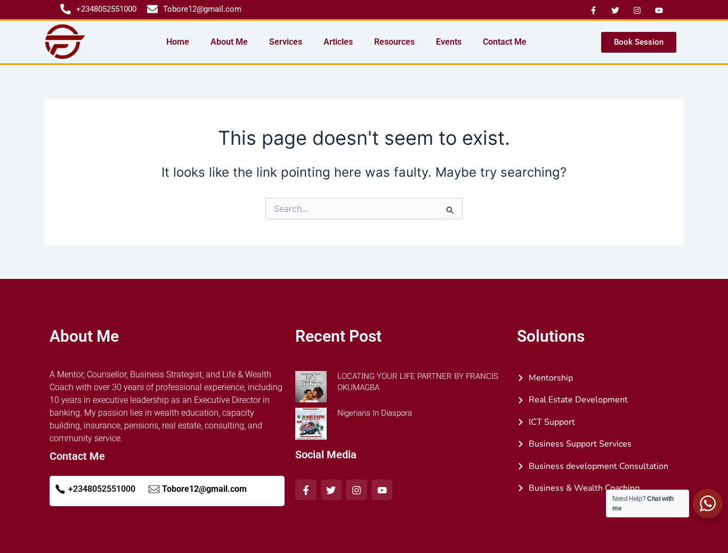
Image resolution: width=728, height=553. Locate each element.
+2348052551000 (101, 489)
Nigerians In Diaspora (374, 413)
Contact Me (505, 42)
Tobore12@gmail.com (204, 489)
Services (285, 42)
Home (177, 42)
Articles (338, 42)
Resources (394, 42)
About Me (229, 42)
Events (449, 42)
